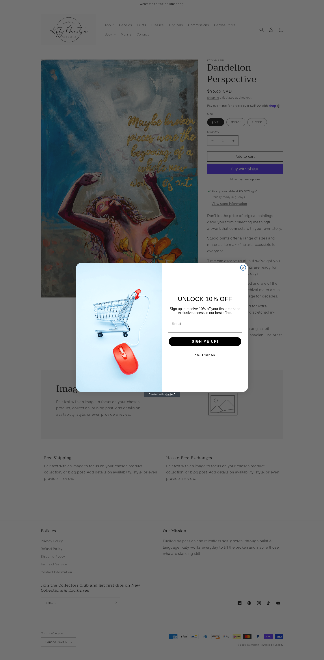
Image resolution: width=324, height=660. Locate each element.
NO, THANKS (205, 354)
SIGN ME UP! (205, 341)
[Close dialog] (243, 267)
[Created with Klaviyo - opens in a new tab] (162, 394)
